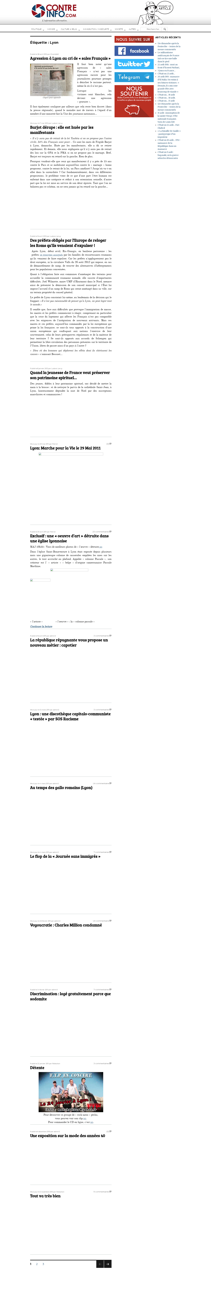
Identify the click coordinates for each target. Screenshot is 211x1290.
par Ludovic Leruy (56, 123)
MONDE (51, 29)
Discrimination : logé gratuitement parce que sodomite (70, 996)
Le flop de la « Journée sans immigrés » (65, 856)
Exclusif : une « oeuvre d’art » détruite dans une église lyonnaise (69, 538)
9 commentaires (101, 1192)
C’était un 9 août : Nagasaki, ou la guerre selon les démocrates (168, 155)
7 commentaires (101, 852)
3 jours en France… (166, 70)
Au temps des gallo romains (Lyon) (61, 787)
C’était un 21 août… (166, 73)
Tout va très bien (45, 1195)
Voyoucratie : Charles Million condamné (66, 925)
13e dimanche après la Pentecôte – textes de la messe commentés (169, 46)
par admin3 (51, 636)
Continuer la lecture (41, 627)
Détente (37, 1067)
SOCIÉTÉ (119, 29)
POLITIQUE (36, 29)
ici (100, 547)
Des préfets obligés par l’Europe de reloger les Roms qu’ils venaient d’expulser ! (68, 242)
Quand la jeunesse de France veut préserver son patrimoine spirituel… (70, 375)
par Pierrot (53, 444)
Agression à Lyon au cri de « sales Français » (70, 58)
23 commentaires (101, 531)
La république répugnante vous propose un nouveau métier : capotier (69, 642)
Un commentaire (101, 783)
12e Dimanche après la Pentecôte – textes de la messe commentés (169, 107)
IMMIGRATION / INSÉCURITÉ (96, 29)
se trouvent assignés (51, 255)
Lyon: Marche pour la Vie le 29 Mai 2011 (65, 448)
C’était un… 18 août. (166, 98)
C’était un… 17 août (166, 101)
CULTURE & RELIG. (69, 29)
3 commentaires (101, 636)
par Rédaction (54, 1064)
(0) (108, 444)
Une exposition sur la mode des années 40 (67, 1135)
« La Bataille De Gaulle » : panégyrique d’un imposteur (169, 134)
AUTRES (132, 29)
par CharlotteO (53, 54)
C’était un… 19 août (166, 95)
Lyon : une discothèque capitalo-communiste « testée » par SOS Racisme (70, 716)
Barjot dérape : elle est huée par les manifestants (61, 129)
